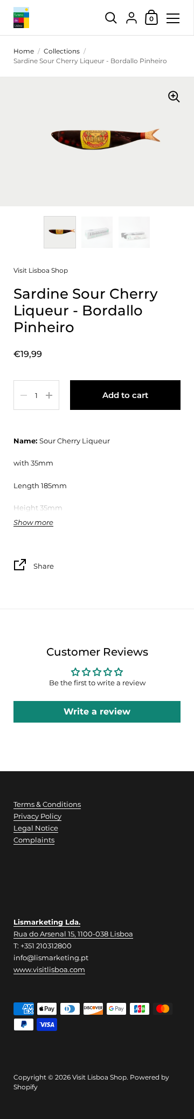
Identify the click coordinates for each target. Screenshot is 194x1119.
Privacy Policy (37, 816)
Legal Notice (35, 828)
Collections (62, 51)
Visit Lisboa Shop (40, 270)
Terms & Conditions (47, 804)
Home (23, 51)
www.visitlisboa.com (49, 969)
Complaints (33, 839)
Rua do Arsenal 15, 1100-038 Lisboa (73, 933)
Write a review (97, 711)
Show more (33, 522)
